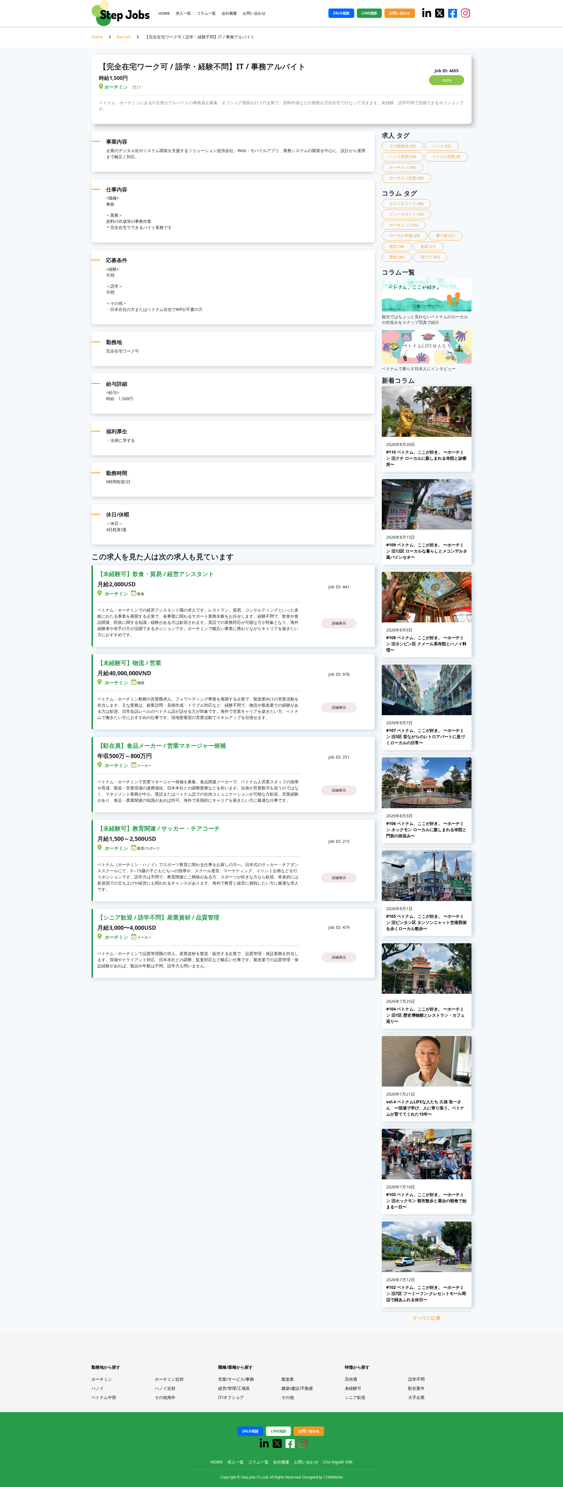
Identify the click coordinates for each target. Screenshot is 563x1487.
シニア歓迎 (355, 1397)
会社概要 (229, 13)
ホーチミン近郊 (406, 178)
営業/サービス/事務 (236, 1379)
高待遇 (351, 1379)
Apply (446, 80)
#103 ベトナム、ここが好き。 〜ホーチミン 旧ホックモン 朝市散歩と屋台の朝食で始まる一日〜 (426, 1201)
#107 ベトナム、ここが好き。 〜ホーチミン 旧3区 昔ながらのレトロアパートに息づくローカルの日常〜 (425, 736)
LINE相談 (369, 13)
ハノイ (441, 146)
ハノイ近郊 (402, 156)
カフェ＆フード (406, 203)
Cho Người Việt (337, 1462)
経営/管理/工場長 (234, 1388)
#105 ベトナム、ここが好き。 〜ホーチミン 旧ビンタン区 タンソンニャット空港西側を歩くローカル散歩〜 (426, 922)
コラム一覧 (206, 13)
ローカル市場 (404, 235)
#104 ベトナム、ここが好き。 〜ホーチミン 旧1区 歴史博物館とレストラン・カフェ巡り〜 (425, 1015)
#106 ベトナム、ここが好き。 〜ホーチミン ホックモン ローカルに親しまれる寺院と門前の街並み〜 (426, 829)
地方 (396, 246)
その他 (288, 1397)
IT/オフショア (231, 1397)
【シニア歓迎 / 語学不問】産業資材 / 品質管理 (158, 917)
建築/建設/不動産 (297, 1388)
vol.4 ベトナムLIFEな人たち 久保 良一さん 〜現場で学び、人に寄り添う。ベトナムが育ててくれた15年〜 (425, 1108)
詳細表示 (339, 623)
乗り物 (445, 235)
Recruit (124, 37)
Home (97, 37)
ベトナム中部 (446, 156)
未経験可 (353, 1388)
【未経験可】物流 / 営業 (129, 663)
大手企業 (416, 1397)
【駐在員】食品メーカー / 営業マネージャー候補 (161, 746)
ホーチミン (402, 167)
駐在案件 (416, 1388)
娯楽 (428, 246)
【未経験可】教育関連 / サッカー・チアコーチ (158, 828)
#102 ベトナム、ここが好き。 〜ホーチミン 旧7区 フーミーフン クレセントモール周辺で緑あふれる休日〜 (426, 1293)
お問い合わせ (254, 13)
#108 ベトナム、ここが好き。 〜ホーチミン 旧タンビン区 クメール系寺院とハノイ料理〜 (426, 644)
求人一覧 (183, 13)
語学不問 (416, 1379)
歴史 (396, 257)
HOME (164, 13)
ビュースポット (406, 214)
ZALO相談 (341, 13)
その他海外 (402, 146)
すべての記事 (427, 1318)
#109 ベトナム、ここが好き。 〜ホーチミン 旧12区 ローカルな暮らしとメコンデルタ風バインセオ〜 (426, 551)
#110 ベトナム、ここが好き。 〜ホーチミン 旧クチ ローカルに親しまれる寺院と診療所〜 (426, 458)
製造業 (288, 1379)
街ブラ (430, 257)
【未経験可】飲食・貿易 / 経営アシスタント (155, 574)
